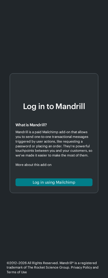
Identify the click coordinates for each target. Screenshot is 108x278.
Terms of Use (17, 272)
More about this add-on (34, 165)
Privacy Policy (81, 267)
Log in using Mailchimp (54, 182)
